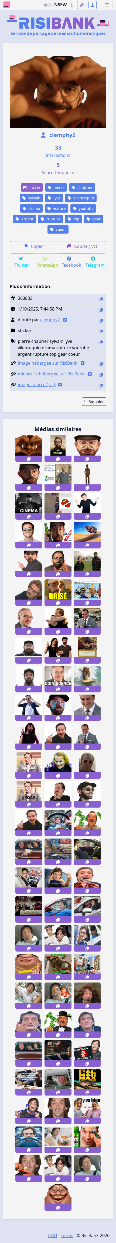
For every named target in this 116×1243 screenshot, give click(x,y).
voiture (59, 208)
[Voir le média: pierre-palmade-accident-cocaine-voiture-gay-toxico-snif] (28, 1024)
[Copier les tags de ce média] (101, 342)
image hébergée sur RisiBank (48, 363)
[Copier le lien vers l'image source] (101, 385)
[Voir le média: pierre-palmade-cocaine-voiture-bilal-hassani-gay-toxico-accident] (58, 938)
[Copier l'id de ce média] (101, 299)
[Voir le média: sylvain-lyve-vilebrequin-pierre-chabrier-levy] (87, 506)
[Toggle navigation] (107, 5)
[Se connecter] (92, 5)
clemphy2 (61, 135)
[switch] (47, 5)
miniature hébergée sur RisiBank (52, 374)
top (75, 218)
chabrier (84, 187)
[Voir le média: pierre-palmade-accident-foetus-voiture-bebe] (58, 996)
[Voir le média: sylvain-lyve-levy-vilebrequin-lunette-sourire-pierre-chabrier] (28, 535)
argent (26, 218)
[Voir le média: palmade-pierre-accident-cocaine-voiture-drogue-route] (58, 852)
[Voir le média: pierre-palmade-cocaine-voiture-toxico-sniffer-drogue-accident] (28, 1139)
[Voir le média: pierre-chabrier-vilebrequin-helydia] (58, 650)
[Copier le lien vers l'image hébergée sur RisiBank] (101, 364)
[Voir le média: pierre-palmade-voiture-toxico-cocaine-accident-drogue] (58, 1168)
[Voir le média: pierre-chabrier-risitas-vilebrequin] (28, 650)
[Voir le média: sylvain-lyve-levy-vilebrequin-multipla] (58, 794)
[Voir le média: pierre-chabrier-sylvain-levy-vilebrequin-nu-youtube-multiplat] (87, 477)
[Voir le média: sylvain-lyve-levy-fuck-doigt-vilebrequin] (58, 736)
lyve (56, 197)
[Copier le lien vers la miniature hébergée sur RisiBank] (101, 375)
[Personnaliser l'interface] (81, 5)
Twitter (22, 265)
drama (33, 208)
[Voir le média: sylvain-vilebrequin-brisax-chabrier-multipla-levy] (28, 765)
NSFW (60, 5)
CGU (52, 1235)
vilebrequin (83, 197)
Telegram (95, 265)
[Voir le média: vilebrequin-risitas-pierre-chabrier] (28, 679)
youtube (86, 208)
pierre (58, 187)
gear (96, 218)
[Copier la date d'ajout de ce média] (101, 310)
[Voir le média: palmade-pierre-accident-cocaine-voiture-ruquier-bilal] (28, 852)
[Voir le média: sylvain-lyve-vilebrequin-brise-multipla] (28, 708)
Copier (37, 246)
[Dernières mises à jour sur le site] (72, 5)
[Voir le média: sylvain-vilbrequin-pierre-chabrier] (87, 650)
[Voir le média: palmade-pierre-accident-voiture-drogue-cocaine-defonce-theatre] (58, 1053)
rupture (52, 218)
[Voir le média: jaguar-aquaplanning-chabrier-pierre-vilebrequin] (87, 679)
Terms (67, 1235)
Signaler (96, 401)
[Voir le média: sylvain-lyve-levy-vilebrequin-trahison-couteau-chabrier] (58, 621)
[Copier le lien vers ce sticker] (28, 459)
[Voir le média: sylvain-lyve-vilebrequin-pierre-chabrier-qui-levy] (28, 592)
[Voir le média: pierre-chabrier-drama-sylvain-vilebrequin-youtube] (87, 448)
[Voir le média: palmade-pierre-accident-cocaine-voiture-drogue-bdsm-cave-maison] (87, 996)
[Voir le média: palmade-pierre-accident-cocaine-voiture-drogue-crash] (58, 1082)
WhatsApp (47, 265)
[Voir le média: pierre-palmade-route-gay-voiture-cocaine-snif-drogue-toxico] (87, 938)
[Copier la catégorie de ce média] (101, 331)
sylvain (33, 197)
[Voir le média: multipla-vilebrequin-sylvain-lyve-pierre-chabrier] (87, 535)
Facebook (71, 265)
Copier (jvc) (85, 246)
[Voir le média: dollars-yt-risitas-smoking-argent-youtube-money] (58, 1024)
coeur (60, 229)
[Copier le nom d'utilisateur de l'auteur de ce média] (101, 320)
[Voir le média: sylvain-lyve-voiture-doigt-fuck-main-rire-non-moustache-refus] (28, 823)
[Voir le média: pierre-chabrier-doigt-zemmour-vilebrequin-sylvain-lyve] (58, 564)
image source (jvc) (37, 385)
